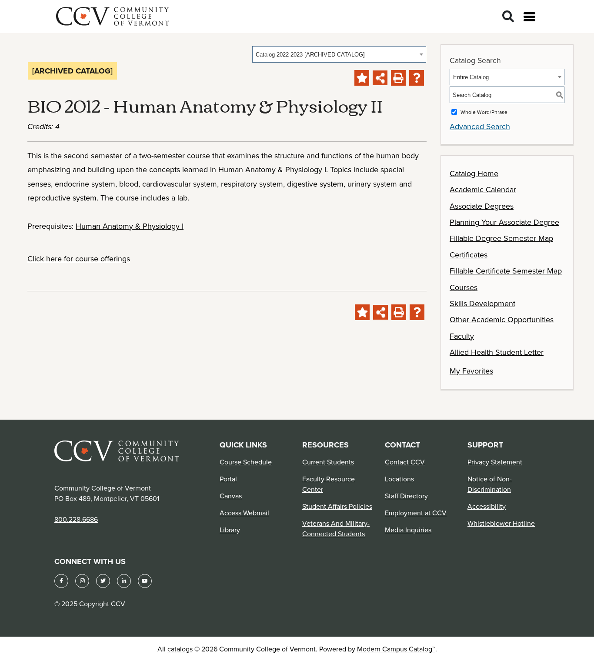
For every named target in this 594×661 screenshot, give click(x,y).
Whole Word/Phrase (484, 112)
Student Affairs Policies (337, 506)
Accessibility (486, 506)
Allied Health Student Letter (497, 352)
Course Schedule (246, 462)
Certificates (468, 254)
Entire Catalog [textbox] (471, 77)
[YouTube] (145, 581)
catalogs (180, 649)
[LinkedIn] (124, 581)
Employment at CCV (416, 512)
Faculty (462, 335)
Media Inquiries (408, 529)
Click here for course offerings (78, 258)
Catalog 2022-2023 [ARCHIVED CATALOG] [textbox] (310, 54)
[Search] (508, 17)
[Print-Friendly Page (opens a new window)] (398, 78)
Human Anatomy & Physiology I (130, 225)
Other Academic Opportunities (502, 319)
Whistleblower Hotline (501, 523)
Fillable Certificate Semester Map (506, 270)
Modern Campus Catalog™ (396, 649)
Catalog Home (474, 173)
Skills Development (482, 303)
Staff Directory (406, 496)
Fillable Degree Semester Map (501, 238)
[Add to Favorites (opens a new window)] (361, 78)
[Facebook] (61, 581)
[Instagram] (82, 581)
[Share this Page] (380, 77)
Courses (463, 287)
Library (230, 529)
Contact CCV (405, 462)
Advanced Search (480, 126)
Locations (399, 479)
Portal (228, 479)
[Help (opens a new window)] (416, 78)
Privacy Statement (494, 462)
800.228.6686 (76, 519)
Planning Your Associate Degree (504, 222)
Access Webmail (244, 512)
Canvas (231, 496)
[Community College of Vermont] (112, 15)
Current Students (328, 462)
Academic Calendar (483, 189)
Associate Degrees (482, 205)
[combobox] (339, 54)
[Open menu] (529, 16)
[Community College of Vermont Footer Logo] (117, 450)
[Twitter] (103, 581)
